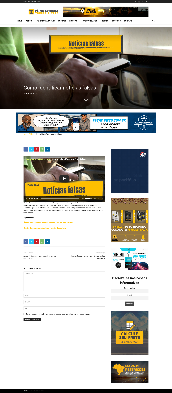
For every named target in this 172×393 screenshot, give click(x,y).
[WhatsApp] (42, 149)
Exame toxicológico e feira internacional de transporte (88, 257)
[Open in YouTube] (98, 198)
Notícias (73, 21)
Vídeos (29, 21)
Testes (105, 21)
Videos (31, 134)
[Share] (95, 198)
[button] (153, 21)
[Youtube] (146, 1)
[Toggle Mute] (82, 198)
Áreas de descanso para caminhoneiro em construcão (48, 223)
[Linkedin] (47, 149)
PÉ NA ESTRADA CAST (46, 21)
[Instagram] (139, 1)
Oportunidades (89, 21)
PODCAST (62, 21)
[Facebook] (135, 1)
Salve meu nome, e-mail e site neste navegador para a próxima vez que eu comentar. (58, 314)
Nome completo (129, 288)
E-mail (129, 295)
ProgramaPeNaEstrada (38, 159)
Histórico (116, 21)
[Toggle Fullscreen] (102, 198)
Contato (128, 21)
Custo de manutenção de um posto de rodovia (45, 228)
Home (19, 21)
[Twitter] (143, 1)
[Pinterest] (36, 149)
